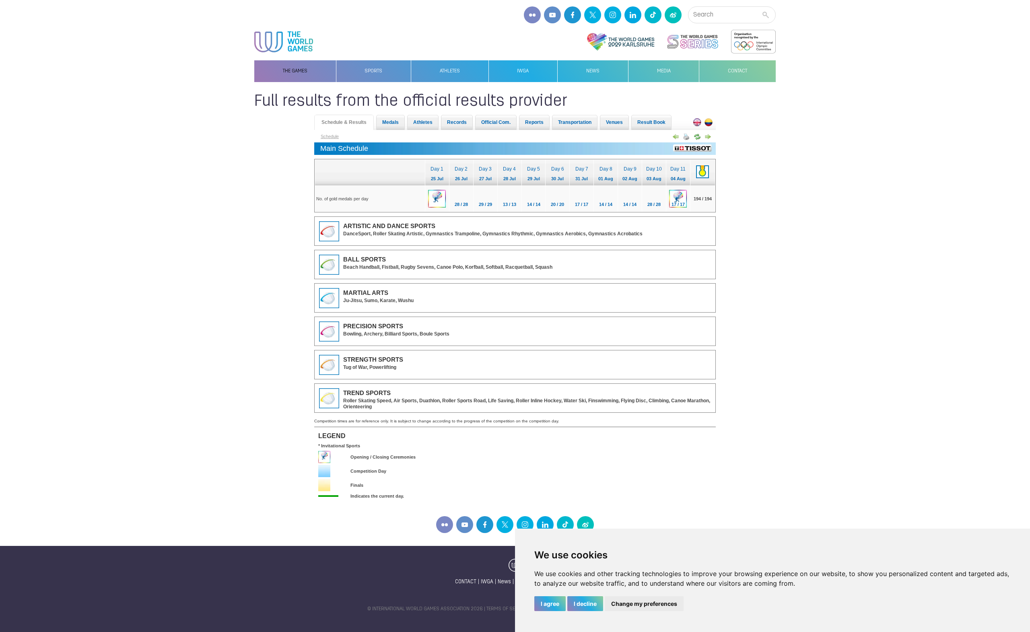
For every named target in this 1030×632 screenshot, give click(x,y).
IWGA (523, 71)
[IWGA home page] (283, 41)
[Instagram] (612, 14)
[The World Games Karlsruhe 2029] (621, 41)
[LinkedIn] (632, 14)
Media (664, 71)
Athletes (450, 71)
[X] (592, 14)
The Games (295, 71)
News (592, 71)
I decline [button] (585, 603)
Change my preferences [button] (644, 603)
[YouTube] (552, 14)
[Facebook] (572, 14)
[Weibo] (673, 14)
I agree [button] (550, 603)
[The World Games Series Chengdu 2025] (692, 42)
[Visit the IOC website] (753, 42)
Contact (737, 71)
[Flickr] (532, 14)
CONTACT (465, 582)
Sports (373, 71)
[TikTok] (653, 14)
